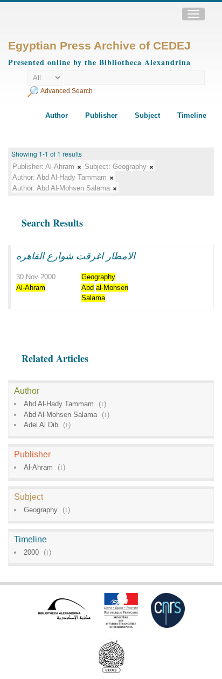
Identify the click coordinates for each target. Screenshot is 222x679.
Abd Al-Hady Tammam (59, 404)
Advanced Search (66, 91)
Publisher (101, 115)
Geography (41, 510)
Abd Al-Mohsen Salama (60, 415)
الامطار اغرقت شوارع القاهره (75, 255)
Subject (147, 115)
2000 (31, 552)
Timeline (191, 115)
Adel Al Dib (41, 425)
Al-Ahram (38, 467)
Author (56, 115)
